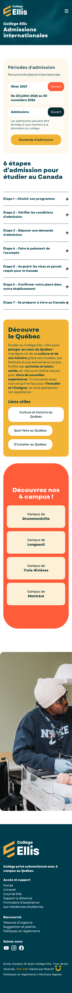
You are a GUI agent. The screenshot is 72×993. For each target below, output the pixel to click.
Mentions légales (50, 974)
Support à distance (17, 898)
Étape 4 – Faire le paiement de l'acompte (26, 250)
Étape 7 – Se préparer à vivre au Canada (34, 302)
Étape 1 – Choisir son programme (29, 199)
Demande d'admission (36, 140)
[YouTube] (6, 950)
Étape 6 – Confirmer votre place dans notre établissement (32, 286)
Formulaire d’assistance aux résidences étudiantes (23, 904)
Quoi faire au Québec (30, 430)
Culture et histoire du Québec (36, 414)
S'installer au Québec (30, 444)
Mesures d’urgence (17, 922)
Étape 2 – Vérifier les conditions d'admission (28, 214)
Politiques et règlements (21, 931)
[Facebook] (21, 950)
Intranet (9, 890)
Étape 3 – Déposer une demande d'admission (28, 232)
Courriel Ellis (12, 894)
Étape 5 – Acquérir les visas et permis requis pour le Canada (32, 268)
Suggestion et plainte (19, 927)
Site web (22, 969)
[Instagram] (14, 950)
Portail (8, 885)
